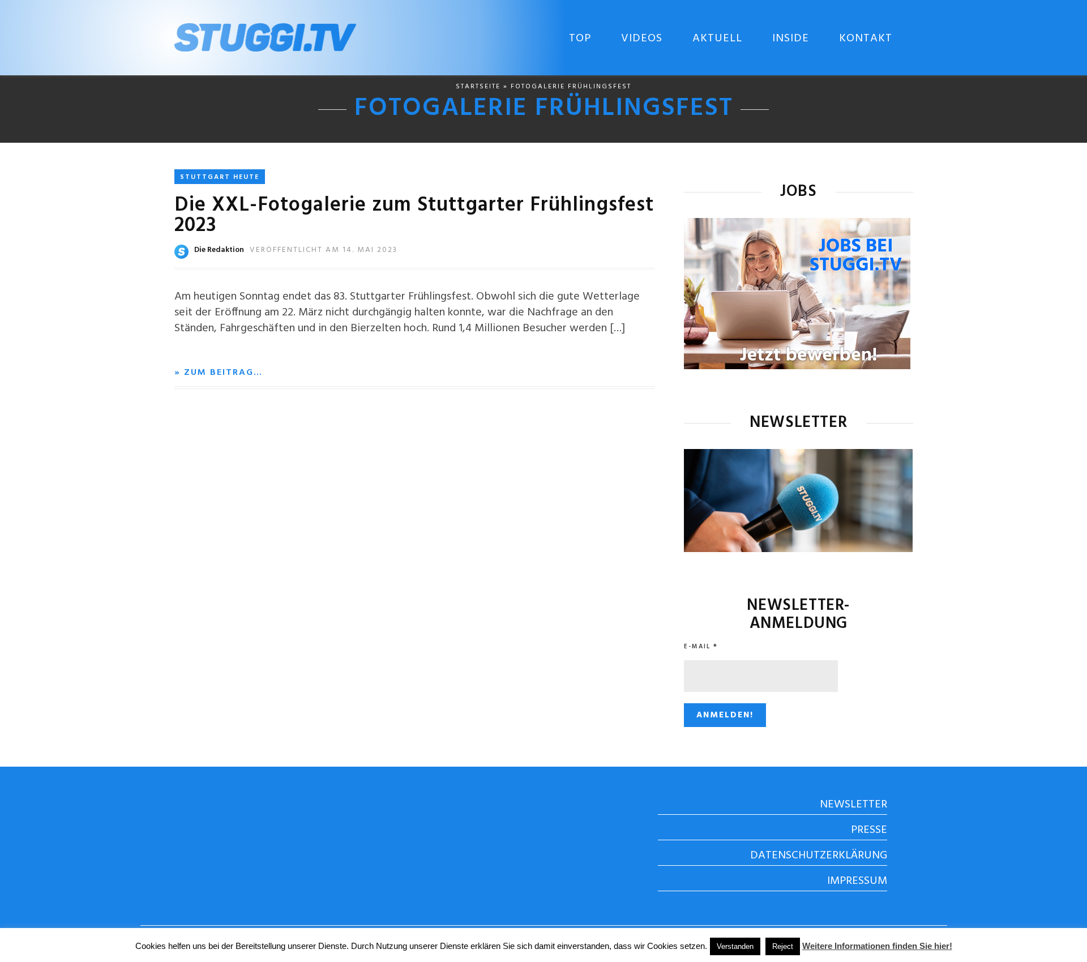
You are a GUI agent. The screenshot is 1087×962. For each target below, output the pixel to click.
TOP (580, 38)
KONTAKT (865, 38)
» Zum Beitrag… (218, 372)
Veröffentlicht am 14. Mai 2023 (323, 250)
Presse (869, 830)
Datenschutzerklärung (818, 855)
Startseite (478, 86)
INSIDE (790, 38)
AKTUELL (717, 38)
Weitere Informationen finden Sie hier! (877, 946)
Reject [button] (782, 946)
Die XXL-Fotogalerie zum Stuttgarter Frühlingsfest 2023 (414, 215)
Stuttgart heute (219, 177)
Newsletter (853, 805)
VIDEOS (641, 38)
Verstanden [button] (735, 946)
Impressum (857, 881)
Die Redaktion (219, 250)
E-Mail (701, 647)
